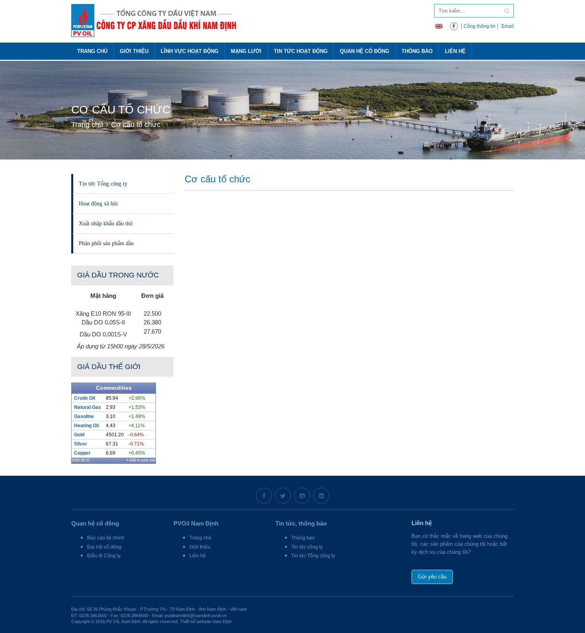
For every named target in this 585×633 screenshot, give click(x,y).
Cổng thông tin (479, 26)
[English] (439, 25)
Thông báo (417, 51)
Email (507, 26)
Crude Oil (84, 398)
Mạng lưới (246, 51)
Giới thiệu (134, 51)
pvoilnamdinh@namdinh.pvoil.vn (195, 615)
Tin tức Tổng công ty (103, 183)
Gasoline (84, 416)
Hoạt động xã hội (98, 203)
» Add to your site (141, 460)
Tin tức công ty (307, 547)
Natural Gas (87, 407)
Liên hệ (455, 51)
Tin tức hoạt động (301, 51)
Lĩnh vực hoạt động (189, 51)
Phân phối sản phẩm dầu (106, 243)
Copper (82, 453)
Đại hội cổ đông (104, 547)
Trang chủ (92, 51)
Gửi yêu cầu (432, 577)
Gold (79, 435)
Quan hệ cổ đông (364, 51)
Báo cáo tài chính (106, 538)
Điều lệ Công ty (104, 556)
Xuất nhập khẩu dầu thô (106, 223)
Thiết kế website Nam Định (206, 621)
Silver (80, 444)
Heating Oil (86, 425)
